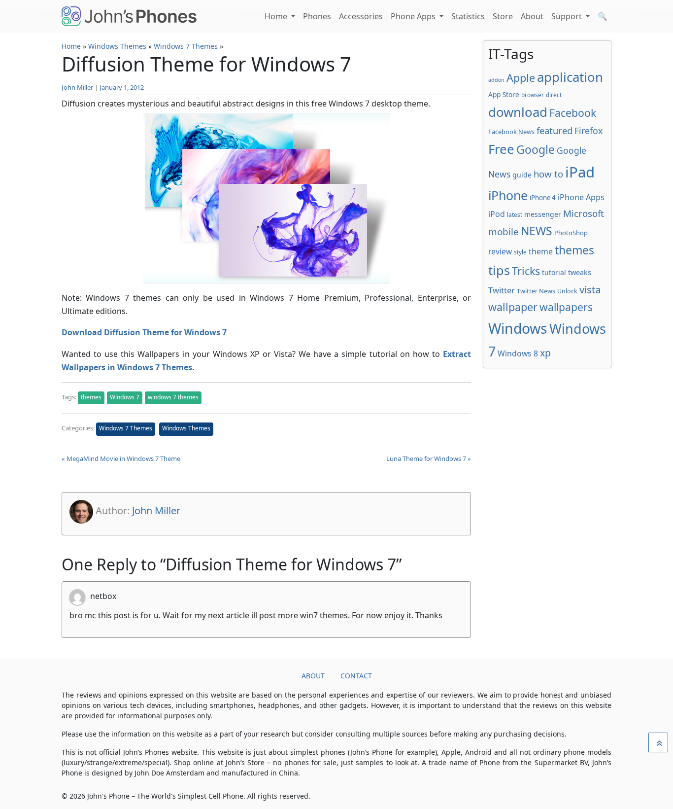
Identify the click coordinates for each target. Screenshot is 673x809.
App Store (503, 94)
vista (590, 289)
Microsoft (583, 213)
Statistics (468, 16)
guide (522, 174)
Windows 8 (518, 353)
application (570, 77)
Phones (317, 16)
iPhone (508, 195)
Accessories (361, 16)
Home (277, 16)
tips (499, 270)
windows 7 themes (173, 397)
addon (496, 79)
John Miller (77, 87)
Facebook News (511, 131)
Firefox (588, 131)
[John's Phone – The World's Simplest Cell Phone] (129, 16)
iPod (496, 214)
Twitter (501, 290)
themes (91, 397)
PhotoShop (571, 232)
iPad (580, 172)
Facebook (572, 113)
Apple (520, 77)
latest (514, 214)
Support (567, 16)
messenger (542, 214)
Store (503, 16)
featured (554, 130)
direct (554, 95)
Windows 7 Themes (186, 46)
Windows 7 (124, 397)
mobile (503, 231)
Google (535, 149)
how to (548, 174)
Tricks (526, 271)
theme (541, 251)
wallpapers (566, 307)
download (517, 112)
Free (501, 149)
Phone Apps (414, 16)
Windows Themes (117, 46)
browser (532, 95)
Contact (356, 675)
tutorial (554, 272)
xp (545, 352)
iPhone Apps (581, 197)
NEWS (536, 231)
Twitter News (536, 290)
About (532, 16)
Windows (517, 328)
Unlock (567, 291)
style (520, 252)
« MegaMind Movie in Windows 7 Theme (121, 458)
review (500, 251)
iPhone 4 (543, 197)
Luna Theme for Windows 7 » (428, 458)
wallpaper (513, 307)
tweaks (579, 272)
